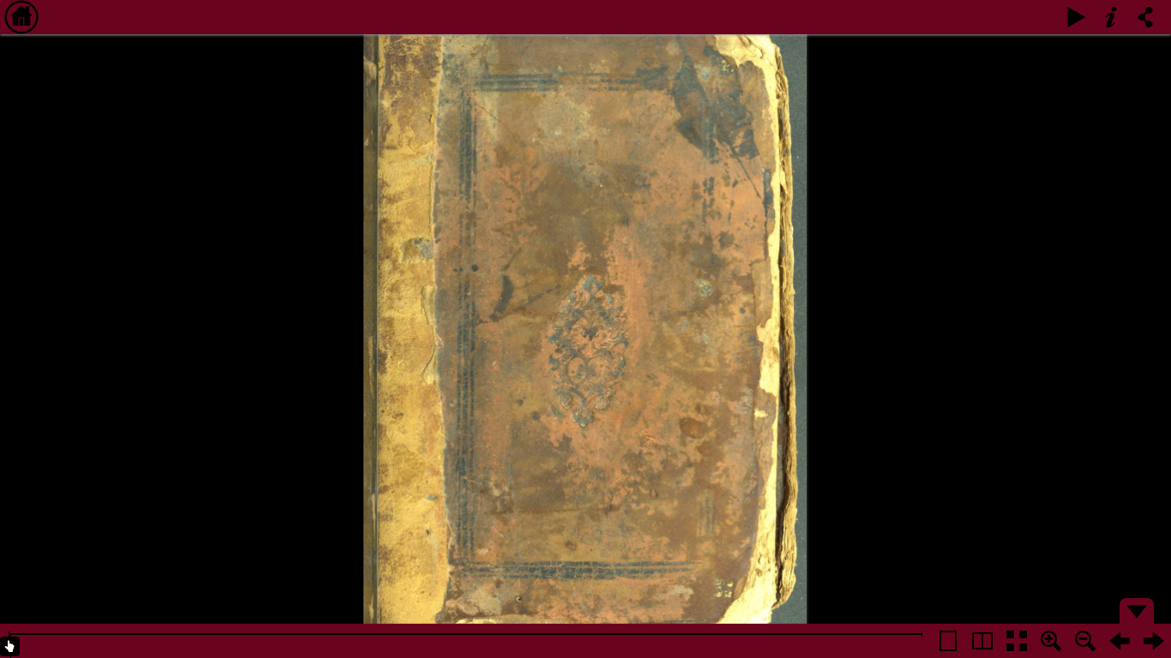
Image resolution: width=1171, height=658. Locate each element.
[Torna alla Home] (21, 17)
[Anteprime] (1017, 641)
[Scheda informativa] (1111, 17)
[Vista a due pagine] (982, 641)
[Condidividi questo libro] (1145, 17)
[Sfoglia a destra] (1154, 641)
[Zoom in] (1051, 641)
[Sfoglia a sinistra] (1119, 641)
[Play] (1077, 17)
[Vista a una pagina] (948, 641)
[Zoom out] (1085, 641)
